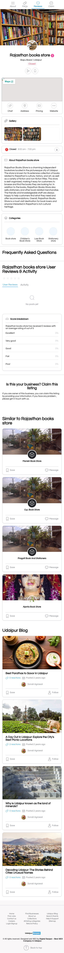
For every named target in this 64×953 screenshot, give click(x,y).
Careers (11, 921)
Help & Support (52, 919)
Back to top (36, 948)
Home (11, 914)
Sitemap (52, 921)
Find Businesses (32, 914)
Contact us (11, 919)
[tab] (10, 285)
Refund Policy (32, 924)
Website (54, 111)
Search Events (52, 916)
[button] (28, 70)
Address (25, 111)
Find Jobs (12, 916)
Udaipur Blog (52, 914)
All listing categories (32, 921)
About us (32, 916)
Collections (32, 919)
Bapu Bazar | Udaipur (31, 60)
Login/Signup (11, 924)
